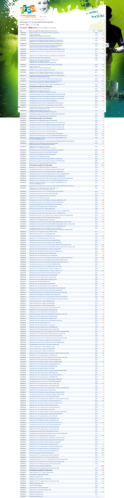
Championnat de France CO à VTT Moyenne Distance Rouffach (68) (46, 342)
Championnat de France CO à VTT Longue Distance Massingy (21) (46, 103)
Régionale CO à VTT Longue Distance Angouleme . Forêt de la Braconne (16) (49, 353)
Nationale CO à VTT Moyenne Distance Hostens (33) (42, 154)
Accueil (21, 19)
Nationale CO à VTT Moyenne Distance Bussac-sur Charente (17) (46, 40)
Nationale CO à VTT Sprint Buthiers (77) (39, 281)
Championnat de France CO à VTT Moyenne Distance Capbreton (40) (47, 51)
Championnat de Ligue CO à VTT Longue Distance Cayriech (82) (45, 64)
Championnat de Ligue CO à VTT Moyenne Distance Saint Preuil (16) (46, 75)
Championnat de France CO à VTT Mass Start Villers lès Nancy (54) (46, 96)
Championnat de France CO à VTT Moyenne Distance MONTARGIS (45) (47, 200)
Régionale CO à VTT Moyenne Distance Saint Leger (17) (43, 143)
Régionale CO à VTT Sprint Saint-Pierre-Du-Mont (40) (42, 116)
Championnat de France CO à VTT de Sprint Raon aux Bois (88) (45, 290)
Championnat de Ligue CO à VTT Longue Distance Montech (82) (45, 43)
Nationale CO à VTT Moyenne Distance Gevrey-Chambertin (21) (45, 361)
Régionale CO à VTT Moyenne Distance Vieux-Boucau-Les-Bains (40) (47, 55)
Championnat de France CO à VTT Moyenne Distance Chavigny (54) (46, 98)
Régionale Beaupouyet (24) (36, 483)
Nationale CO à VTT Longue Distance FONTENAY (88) (43, 206)
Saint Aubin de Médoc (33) (36, 496)
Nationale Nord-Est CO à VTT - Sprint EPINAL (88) (42, 208)
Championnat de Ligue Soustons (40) (38, 474)
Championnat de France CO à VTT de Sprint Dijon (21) (43, 100)
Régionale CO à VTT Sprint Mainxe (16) (39, 76)
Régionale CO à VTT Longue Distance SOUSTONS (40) (43, 316)
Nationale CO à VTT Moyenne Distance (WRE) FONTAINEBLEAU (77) (47, 49)
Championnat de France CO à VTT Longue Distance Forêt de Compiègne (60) (49, 331)
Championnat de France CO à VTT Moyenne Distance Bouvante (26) (46, 124)
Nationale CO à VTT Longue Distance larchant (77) (42, 283)
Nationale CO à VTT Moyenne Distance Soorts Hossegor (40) (45, 442)
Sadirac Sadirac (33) (34, 34)
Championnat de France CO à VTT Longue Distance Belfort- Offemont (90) (48, 259)
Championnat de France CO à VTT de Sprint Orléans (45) (43, 431)
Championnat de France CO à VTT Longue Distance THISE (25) (45, 379)
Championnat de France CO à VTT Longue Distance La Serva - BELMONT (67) (49, 174)
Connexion (44, 16)
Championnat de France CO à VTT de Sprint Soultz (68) (43, 152)
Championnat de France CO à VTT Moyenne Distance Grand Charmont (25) (48, 262)
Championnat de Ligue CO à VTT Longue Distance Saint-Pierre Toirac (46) (48, 314)
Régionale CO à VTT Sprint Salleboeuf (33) (40, 36)
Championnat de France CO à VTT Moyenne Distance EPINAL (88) (46, 171)
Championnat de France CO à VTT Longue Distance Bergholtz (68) (46, 150)
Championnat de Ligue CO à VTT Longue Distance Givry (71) (44, 217)
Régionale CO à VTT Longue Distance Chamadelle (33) (43, 275)
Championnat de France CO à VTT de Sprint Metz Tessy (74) (44, 272)
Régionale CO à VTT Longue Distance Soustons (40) (42, 253)
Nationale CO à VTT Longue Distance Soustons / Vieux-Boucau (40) (46, 440)
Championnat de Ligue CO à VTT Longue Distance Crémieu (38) (45, 158)
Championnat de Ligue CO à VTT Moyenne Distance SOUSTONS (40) (47, 114)
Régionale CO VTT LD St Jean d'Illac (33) (39, 57)
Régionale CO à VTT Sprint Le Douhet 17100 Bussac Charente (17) (46, 41)
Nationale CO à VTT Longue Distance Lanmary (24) (42, 390)
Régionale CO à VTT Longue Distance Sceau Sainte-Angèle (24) (45, 320)
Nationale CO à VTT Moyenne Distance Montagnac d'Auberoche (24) (46, 392)
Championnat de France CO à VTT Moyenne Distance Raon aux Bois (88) (48, 292)
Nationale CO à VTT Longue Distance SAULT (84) (41, 368)
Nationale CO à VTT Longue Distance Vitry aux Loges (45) (44, 329)
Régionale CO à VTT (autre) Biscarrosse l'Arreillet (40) (43, 255)
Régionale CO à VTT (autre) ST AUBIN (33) (40, 466)
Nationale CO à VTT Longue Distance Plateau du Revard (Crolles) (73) (47, 288)
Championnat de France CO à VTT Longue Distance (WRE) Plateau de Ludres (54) (50, 221)
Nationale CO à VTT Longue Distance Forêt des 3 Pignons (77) (45, 249)
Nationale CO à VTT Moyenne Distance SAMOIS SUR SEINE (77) (45, 45)
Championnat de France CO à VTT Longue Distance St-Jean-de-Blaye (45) (48, 433)
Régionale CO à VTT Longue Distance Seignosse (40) (43, 279)
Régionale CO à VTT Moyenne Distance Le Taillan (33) (43, 120)
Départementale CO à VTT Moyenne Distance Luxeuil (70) (44, 32)
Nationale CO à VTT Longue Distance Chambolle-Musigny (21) (45, 359)
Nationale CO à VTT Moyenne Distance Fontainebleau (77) (44, 418)
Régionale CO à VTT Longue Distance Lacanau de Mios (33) (44, 364)
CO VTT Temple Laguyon (35, 485)
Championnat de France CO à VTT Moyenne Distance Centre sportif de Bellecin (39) (50, 229)
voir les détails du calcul (46, 28)
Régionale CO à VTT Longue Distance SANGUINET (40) (43, 327)
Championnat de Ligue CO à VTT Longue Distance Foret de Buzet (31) (47, 94)
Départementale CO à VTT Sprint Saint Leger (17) (42, 144)
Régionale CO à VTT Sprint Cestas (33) (39, 61)
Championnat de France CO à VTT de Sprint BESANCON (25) (45, 381)
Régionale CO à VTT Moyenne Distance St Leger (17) (42, 111)
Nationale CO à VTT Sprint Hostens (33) (39, 156)
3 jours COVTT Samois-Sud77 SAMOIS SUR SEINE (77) (43, 47)
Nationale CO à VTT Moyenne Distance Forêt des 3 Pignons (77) (45, 251)
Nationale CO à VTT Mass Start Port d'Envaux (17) (42, 38)
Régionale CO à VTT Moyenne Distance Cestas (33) (42, 62)
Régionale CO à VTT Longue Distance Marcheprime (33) (43, 60)
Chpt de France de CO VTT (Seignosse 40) (40, 489)
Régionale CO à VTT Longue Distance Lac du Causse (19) (44, 468)
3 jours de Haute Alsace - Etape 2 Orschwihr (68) (41, 303)
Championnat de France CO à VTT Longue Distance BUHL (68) (45, 242)
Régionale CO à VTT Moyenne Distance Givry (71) (42, 219)
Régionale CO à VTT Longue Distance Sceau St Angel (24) (44, 427)
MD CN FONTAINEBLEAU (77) (37, 139)
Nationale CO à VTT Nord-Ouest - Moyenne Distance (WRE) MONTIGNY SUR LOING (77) (51, 141)
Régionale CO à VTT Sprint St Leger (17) (39, 110)
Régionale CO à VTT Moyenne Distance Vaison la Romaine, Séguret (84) (47, 370)
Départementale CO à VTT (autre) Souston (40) (41, 453)
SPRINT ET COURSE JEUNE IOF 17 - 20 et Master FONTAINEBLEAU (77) (48, 137)
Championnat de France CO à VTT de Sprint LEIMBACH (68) (44, 240)
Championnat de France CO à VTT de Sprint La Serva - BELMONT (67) (47, 176)
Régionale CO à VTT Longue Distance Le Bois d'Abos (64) (44, 385)
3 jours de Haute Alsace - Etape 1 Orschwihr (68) (41, 305)
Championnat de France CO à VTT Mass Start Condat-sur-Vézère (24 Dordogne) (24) (51, 178)
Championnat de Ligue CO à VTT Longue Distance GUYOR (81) (45, 204)
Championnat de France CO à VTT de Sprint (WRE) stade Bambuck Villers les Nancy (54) (52, 224)
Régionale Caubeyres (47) (36, 476)
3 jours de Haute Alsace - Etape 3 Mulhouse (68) (41, 301)
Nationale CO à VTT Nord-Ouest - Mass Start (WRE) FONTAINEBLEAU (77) (48, 135)
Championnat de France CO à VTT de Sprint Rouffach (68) (44, 344)
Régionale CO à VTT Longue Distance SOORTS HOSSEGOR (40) (45, 413)
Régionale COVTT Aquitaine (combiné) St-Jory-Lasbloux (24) (45, 294)
